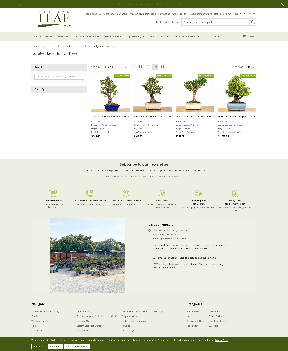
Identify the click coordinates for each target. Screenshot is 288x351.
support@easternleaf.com (173, 238)
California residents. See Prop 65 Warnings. (142, 311)
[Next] (19, 4)
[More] (51, 36)
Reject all (55, 346)
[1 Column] (133, 67)
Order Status (179, 13)
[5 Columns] (163, 67)
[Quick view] (127, 143)
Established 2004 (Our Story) (100, 13)
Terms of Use (83, 321)
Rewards (126, 325)
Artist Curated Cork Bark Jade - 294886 (152, 116)
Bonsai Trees (41, 36)
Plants (61, 36)
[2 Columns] (140, 67)
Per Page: (238, 67)
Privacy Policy (154, 176)
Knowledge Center (185, 36)
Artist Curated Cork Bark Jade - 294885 (110, 116)
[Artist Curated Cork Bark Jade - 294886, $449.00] (153, 93)
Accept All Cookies (77, 346)
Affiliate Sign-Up (129, 330)
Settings (38, 346)
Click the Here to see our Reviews (197, 257)
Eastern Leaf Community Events (137, 321)
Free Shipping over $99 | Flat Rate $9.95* (209, 13)
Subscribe (211, 36)
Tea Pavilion (112, 36)
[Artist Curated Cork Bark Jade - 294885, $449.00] (110, 93)
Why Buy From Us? (139, 13)
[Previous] (11, 4)
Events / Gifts (158, 36)
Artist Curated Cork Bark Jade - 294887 (194, 116)
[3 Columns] (148, 67)
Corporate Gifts (129, 316)
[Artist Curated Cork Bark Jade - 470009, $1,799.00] (237, 93)
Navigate (38, 304)
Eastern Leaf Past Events (89, 325)
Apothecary (134, 36)
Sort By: (96, 67)
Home (35, 46)
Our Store (122, 13)
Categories (194, 304)
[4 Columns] (155, 67)
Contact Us (164, 13)
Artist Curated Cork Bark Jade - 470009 (236, 116)
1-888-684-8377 (168, 234)
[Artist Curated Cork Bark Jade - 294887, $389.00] (195, 93)
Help (153, 13)
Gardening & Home (85, 36)
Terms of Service (170, 176)
